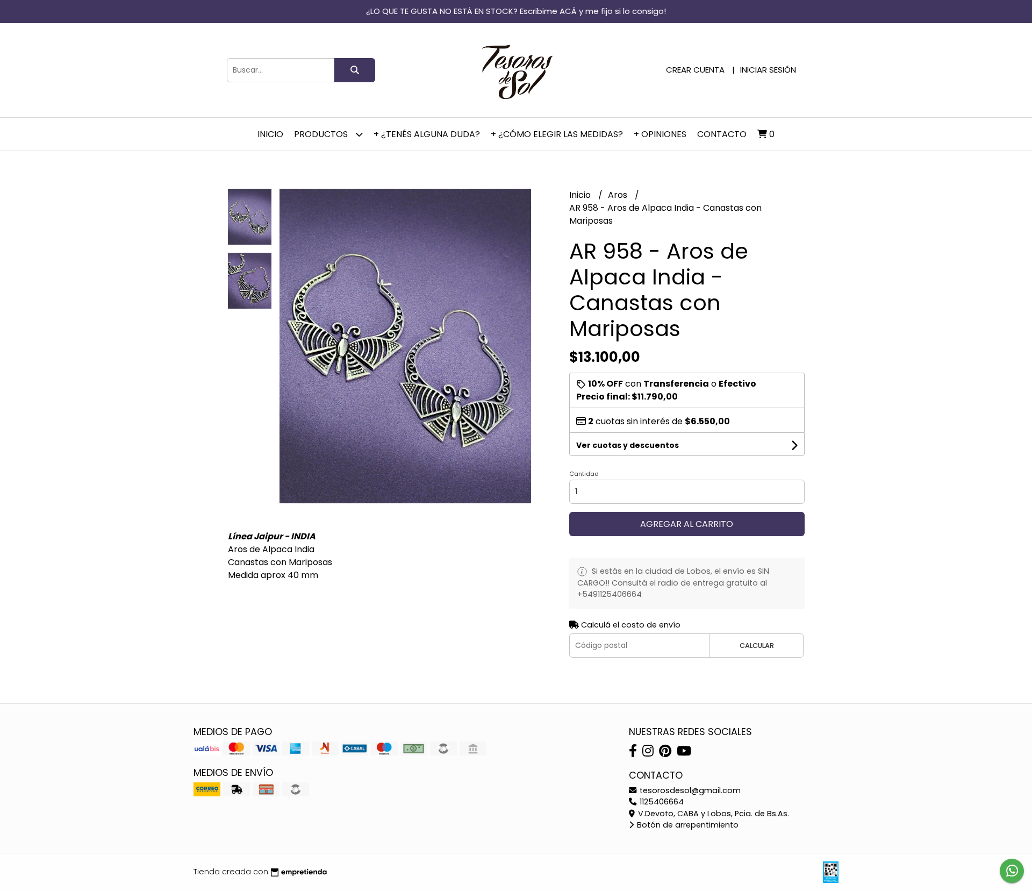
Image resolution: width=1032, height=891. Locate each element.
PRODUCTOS (322, 134)
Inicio (270, 134)
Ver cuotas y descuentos (627, 445)
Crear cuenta (695, 69)
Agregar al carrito (686, 524)
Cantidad (584, 473)
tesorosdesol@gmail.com (689, 790)
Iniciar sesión (768, 69)
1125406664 (660, 801)
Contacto (722, 134)
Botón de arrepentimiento (687, 824)
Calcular (757, 645)
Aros (618, 195)
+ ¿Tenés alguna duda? (427, 134)
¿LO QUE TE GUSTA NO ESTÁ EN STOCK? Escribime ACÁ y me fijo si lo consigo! (516, 11)
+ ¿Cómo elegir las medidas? (557, 134)
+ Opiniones (660, 134)
